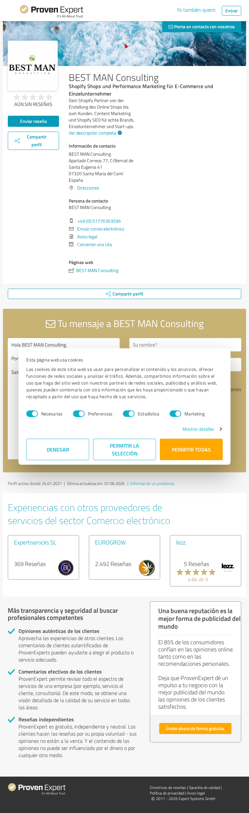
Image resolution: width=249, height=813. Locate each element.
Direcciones (88, 188)
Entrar (231, 10)
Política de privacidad (167, 793)
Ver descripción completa (92, 133)
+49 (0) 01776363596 (99, 221)
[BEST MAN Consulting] (32, 65)
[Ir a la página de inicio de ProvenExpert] (51, 12)
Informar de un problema (152, 483)
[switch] (79, 413)
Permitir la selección (124, 449)
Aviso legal (87, 236)
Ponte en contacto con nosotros (204, 26)
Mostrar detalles (199, 429)
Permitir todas (191, 449)
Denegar (58, 449)
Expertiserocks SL (35, 542)
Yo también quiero (196, 9)
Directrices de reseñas (168, 787)
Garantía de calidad (204, 787)
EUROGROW (110, 542)
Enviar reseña (33, 121)
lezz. (181, 542)
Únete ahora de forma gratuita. (195, 728)
